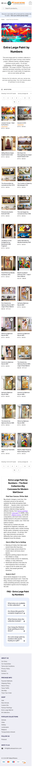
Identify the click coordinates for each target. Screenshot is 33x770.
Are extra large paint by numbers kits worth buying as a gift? (16, 638)
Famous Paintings (6, 707)
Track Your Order (6, 693)
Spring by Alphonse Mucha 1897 (22, 304)
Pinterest (4, 739)
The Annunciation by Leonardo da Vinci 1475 (8, 184)
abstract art (20, 65)
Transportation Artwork (8, 732)
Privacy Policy (5, 668)
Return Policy (5, 685)
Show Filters (7, 89)
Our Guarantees (6, 664)
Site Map (4, 690)
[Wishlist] (11, 109)
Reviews (3, 671)
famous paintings (22, 511)
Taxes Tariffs (5, 688)
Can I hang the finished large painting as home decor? (16, 629)
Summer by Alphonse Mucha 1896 (23, 393)
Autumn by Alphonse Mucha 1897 (7, 363)
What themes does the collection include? (16, 620)
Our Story (4, 661)
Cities (3, 722)
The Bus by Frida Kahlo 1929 (7, 450)
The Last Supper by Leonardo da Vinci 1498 (24, 213)
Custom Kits (5, 705)
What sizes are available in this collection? (16, 604)
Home (2, 19)
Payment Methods (6, 681)
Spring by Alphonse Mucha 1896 (6, 393)
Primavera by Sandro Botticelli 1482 (7, 213)
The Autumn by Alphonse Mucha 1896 (7, 422)
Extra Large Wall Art (7, 710)
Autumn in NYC (21, 123)
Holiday (3, 725)
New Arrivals (5, 703)
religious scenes (16, 515)
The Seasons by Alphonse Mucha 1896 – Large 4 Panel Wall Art (24, 363)
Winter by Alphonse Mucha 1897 (7, 334)
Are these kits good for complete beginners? (16, 612)
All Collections (5, 712)
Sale (2, 700)
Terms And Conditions (7, 666)
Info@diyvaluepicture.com (13, 748)
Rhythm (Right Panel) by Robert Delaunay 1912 (24, 450)
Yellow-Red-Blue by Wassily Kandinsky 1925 (24, 241)
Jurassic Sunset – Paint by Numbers (7, 124)
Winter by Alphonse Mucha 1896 (23, 422)
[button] (30, 3)
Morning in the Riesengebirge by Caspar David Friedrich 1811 (24, 154)
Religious (4, 729)
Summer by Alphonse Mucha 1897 (23, 334)
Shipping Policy (6, 683)
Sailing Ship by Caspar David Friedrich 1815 (7, 154)
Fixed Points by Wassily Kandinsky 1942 (7, 273)
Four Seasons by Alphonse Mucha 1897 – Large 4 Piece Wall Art (8, 304)
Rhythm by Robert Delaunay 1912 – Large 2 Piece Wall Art (24, 274)
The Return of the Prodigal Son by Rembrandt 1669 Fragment (6, 243)
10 (14, 102)
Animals (3, 720)
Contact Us (4, 673)
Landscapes (7, 65)
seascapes (15, 513)
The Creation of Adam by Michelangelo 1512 (24, 184)
